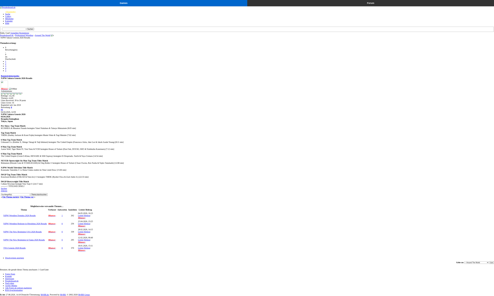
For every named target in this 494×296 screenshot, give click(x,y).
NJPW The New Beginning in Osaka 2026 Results (24, 240)
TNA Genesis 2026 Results (14, 248)
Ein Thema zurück (10, 197)
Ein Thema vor (27, 197)
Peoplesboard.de (6, 35)
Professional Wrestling (24, 35)
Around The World (42, 35)
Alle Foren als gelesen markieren (18, 288)
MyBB (63, 295)
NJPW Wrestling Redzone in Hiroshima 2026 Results (25, 224)
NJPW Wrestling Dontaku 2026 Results (19, 215)
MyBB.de (45, 295)
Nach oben (9, 283)
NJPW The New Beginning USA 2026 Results (22, 232)
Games (123, 3)
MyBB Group (84, 295)
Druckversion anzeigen (14, 258)
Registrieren (24, 33)
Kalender (9, 21)
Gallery (8, 16)
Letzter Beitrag (84, 215)
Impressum (9, 279)
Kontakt (8, 276)
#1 (2, 110)
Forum (370, 3)
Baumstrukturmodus (10, 76)
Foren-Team (10, 274)
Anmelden (14, 33)
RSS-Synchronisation (14, 290)
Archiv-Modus (11, 286)
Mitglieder (9, 19)
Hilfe (7, 23)
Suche (7, 14)
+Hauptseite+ (10, 12)
